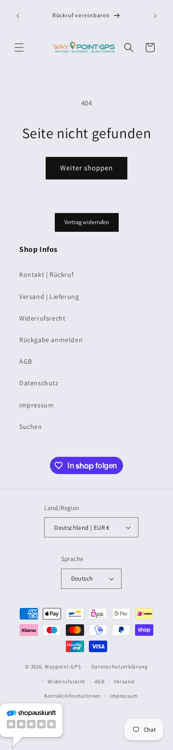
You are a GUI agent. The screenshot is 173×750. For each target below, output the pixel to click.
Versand (124, 681)
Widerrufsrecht (42, 318)
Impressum (124, 695)
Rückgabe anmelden (51, 339)
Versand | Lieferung (49, 296)
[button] (19, 47)
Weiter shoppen (86, 167)
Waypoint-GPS (63, 666)
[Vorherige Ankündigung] (17, 15)
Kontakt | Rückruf (46, 274)
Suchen (30, 426)
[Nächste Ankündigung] (155, 15)
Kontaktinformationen (72, 695)
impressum (36, 405)
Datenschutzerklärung (119, 666)
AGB (25, 361)
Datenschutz (39, 383)
